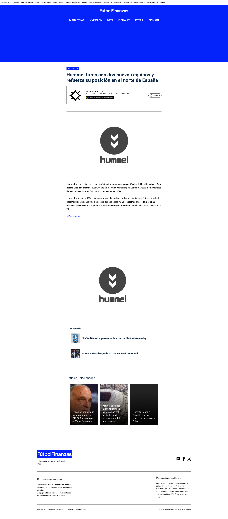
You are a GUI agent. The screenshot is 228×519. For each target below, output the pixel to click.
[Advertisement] (114, 44)
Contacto (69, 509)
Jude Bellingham (26, 2)
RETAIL (139, 20)
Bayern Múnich (139, 2)
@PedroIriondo (73, 216)
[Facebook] (184, 459)
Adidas (37, 2)
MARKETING (76, 20)
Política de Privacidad (55, 509)
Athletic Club (46, 2)
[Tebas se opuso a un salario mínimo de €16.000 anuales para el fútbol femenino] (84, 404)
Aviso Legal (41, 509)
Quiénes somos (80, 509)
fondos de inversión (73, 2)
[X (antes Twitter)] (189, 459)
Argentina (15, 2)
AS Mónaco (118, 2)
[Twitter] (102, 92)
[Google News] (178, 459)
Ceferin (85, 2)
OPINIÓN (153, 20)
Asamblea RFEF (95, 2)
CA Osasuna (107, 2)
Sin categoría (73, 68)
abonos (162, 2)
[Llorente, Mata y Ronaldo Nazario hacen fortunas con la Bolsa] (144, 404)
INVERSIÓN (95, 20)
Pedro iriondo (92, 92)
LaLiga (61, 2)
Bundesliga (128, 2)
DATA (110, 20)
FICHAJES (124, 20)
